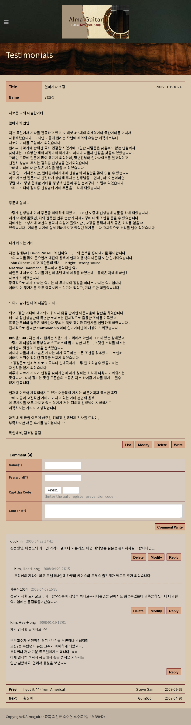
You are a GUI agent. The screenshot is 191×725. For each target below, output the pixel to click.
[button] (27, 568)
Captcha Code (20, 492)
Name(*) (15, 465)
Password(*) (18, 477)
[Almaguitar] (95, 21)
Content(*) (17, 510)
